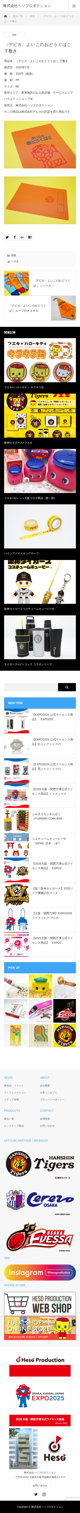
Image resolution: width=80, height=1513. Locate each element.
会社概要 (45, 1085)
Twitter (35, 1493)
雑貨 (32, 16)
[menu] (74, 5)
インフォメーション (15, 1092)
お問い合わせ (47, 1125)
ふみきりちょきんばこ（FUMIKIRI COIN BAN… (48, 816)
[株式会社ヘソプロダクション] (34, 5)
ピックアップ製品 (14, 1125)
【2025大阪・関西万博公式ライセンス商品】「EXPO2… (52, 866)
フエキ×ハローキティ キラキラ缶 (24, 387)
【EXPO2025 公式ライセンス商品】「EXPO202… (52, 717)
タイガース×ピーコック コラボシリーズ (28, 664)
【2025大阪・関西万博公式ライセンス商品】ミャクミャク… (52, 791)
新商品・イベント (14, 1085)
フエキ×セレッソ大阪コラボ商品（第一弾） (30, 498)
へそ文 (15, 261)
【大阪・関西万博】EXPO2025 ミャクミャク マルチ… (52, 915)
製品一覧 (18, 16)
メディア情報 (11, 1099)
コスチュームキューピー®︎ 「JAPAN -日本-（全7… (49, 841)
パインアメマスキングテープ (21, 553)
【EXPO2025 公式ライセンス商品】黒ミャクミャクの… (52, 766)
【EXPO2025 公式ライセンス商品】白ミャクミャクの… (52, 742)
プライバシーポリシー (52, 1099)
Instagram (43, 1493)
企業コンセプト (48, 1092)
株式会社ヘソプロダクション (47, 1506)
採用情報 (45, 1118)
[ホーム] (5, 15)
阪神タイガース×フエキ (18, 442)
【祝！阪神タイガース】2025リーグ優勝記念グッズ (52, 891)
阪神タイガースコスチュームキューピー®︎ (29, 608)
